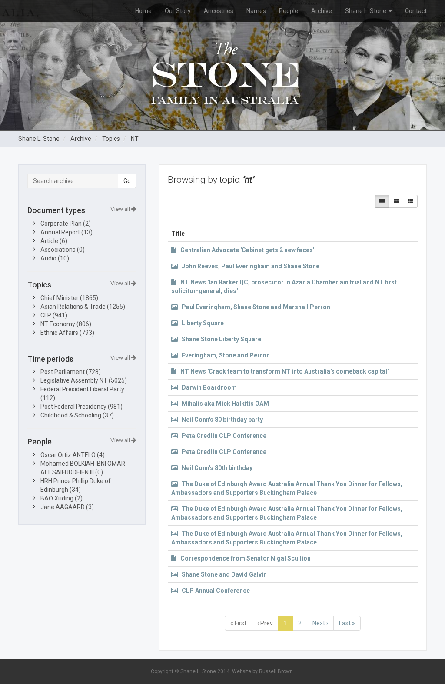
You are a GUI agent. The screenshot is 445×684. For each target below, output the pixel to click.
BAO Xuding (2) (61, 498)
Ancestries (218, 10)
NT (135, 138)
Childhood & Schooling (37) (77, 415)
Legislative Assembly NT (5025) (83, 380)
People (288, 10)
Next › (320, 623)
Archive (321, 10)
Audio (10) (54, 258)
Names (256, 10)
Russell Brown (276, 671)
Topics (111, 138)
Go (127, 180)
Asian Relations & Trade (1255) (82, 306)
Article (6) (53, 240)
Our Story (178, 10)
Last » (347, 623)
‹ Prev (265, 623)
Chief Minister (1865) (69, 297)
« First (238, 623)
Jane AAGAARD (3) (67, 507)
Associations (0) (62, 249)
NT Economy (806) (65, 323)
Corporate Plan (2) (65, 223)
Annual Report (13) (66, 232)
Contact (416, 10)
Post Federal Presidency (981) (81, 406)
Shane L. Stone (366, 10)
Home (143, 10)
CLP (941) (53, 315)
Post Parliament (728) (70, 371)
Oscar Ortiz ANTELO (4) (72, 454)
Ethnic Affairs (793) (67, 332)
